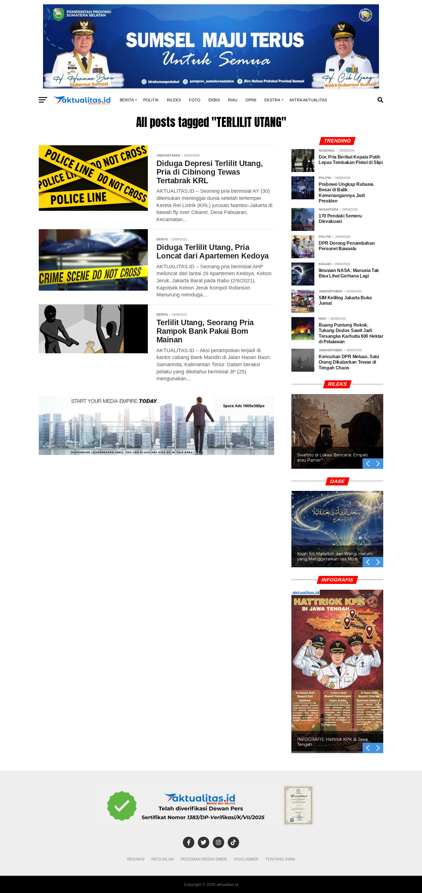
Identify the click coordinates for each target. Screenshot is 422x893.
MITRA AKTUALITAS (308, 100)
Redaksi (135, 859)
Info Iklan (162, 859)
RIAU (232, 100)
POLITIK (151, 100)
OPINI (250, 100)
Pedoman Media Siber (204, 859)
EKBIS (214, 100)
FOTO (194, 100)
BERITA (127, 100)
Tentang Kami (280, 859)
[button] (337, 431)
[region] (337, 424)
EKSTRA (272, 100)
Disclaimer (246, 859)
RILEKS (174, 100)
